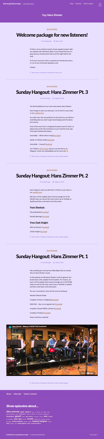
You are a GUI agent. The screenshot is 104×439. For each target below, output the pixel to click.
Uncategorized (52, 29)
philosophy (43, 419)
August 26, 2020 (59, 98)
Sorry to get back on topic (12, 4)
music (56, 72)
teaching (49, 421)
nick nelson (37, 419)
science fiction (17, 421)
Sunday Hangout (63, 156)
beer (42, 412)
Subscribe (78, 3)
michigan (10, 419)
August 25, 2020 (59, 182)
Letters (50, 416)
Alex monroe (35, 72)
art (35, 412)
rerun (60, 72)
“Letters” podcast (88, 3)
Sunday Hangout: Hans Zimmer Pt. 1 (52, 256)
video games (22, 423)
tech (7, 423)
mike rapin (18, 419)
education (40, 414)
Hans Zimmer (50, 72)
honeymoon (36, 416)
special (25, 421)
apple (22, 412)
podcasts (48, 419)
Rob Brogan (48, 41)
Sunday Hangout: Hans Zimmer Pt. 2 (52, 175)
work (28, 423)
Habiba (23, 416)
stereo (29, 421)
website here (39, 113)
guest (18, 416)
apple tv (28, 412)
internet (41, 416)
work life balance (36, 423)
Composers (43, 72)
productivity (8, 421)
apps (33, 412)
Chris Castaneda (10, 414)
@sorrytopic (44, 149)
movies (24, 419)
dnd (36, 414)
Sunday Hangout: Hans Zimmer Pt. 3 (52, 92)
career (48, 412)
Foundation (10, 416)
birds (45, 412)
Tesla (16, 423)
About (72, 3)
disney (33, 414)
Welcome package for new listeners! (52, 35)
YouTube (57, 135)
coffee (17, 414)
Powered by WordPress (37, 434)
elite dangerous (46, 414)
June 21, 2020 (59, 262)
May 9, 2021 (59, 41)
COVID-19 (28, 414)
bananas (38, 412)
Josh (45, 416)
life (7, 419)
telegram (12, 423)
